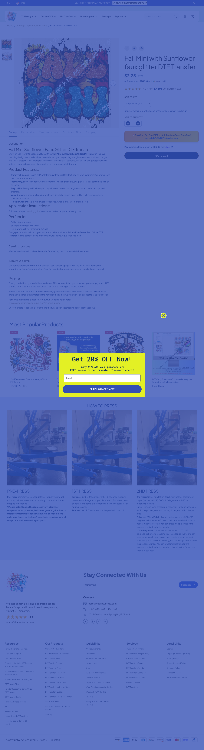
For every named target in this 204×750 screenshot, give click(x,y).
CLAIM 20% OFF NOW (102, 389)
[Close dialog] (163, 315)
